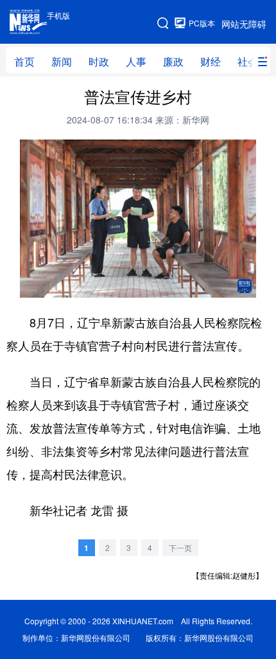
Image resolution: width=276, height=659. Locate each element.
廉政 (173, 61)
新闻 (61, 61)
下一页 (180, 547)
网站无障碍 (243, 23)
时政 (99, 61)
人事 (136, 61)
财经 (210, 61)
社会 (247, 61)
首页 (24, 61)
